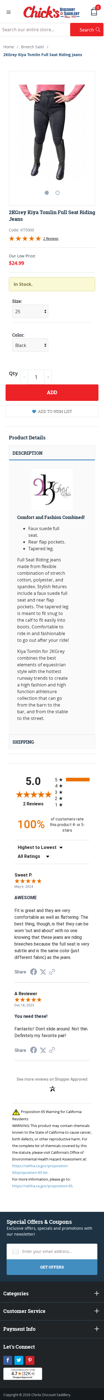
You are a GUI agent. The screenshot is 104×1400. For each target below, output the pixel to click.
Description (27, 453)
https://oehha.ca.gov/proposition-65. (42, 1185)
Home (8, 46)
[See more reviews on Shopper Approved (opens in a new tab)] (52, 972)
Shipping (23, 742)
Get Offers (52, 1267)
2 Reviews (51, 238)
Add (52, 392)
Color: (18, 335)
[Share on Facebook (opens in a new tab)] (33, 972)
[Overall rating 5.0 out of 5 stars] (25, 239)
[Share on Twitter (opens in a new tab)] (43, 972)
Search (91, 30)
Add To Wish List (55, 411)
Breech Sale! (32, 46)
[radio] (72, 779)
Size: (17, 301)
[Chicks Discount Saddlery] (51, 11)
